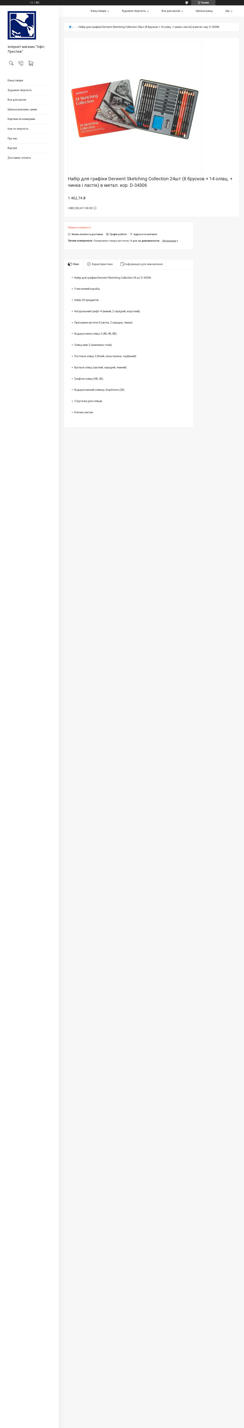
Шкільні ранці (204, 10)
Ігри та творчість (18, 128)
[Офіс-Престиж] (29, 25)
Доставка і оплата (19, 157)
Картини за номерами (21, 119)
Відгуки (12, 148)
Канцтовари (15, 80)
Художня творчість (20, 90)
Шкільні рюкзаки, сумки (22, 109)
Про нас (12, 138)
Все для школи (17, 99)
